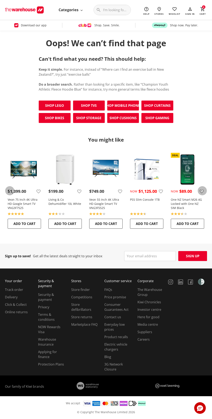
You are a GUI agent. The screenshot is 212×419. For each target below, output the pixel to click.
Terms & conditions (46, 317)
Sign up (192, 256)
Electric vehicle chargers (115, 347)
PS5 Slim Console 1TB (145, 200)
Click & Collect (16, 304)
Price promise (115, 297)
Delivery (11, 297)
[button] (190, 11)
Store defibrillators (81, 307)
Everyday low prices (114, 327)
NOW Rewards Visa (49, 329)
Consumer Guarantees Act (116, 307)
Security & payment (46, 297)
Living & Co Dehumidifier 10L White (64, 202)
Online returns (16, 312)
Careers (143, 339)
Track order (14, 289)
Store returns (81, 317)
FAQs (108, 289)
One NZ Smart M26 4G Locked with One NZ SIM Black (186, 204)
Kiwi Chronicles (149, 302)
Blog (107, 357)
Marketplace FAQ (84, 324)
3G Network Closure (113, 367)
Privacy (43, 307)
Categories (69, 9)
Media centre (147, 324)
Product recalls (116, 337)
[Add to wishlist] (38, 191)
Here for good (148, 317)
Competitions (81, 297)
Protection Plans (51, 364)
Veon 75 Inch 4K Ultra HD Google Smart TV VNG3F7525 (22, 204)
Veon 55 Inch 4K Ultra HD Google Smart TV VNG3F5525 (104, 204)
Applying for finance (47, 354)
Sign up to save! (18, 256)
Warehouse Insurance (47, 342)
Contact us (112, 317)
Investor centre (149, 309)
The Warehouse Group (149, 292)
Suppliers (144, 332)
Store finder (80, 289)
